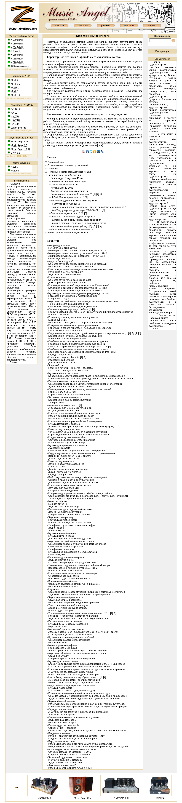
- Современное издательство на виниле (68, 754)
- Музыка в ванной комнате (61, 533)
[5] (139, 333)
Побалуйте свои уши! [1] (64, 203)
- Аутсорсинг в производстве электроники (69, 386)
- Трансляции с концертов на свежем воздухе (71, 498)
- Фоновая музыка (56, 554)
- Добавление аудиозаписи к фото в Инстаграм (72, 482)
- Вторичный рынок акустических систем (69, 456)
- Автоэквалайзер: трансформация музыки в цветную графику (80, 426)
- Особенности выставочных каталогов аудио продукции (77, 341)
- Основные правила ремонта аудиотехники (70, 480)
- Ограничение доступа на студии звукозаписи (72, 306)
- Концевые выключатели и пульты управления (72, 325)
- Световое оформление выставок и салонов (71, 440)
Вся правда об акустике (67, 178)
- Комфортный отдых (58, 298)
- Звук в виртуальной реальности (65, 597)
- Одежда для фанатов (59, 474)
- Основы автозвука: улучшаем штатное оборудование (76, 450)
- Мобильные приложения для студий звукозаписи (74, 682)
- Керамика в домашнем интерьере (65, 557)
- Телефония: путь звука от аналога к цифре (71, 525)
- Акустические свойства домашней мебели (70, 672)
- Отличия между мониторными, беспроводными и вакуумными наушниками (88, 496)
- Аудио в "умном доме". (60, 261)
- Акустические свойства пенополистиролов (70, 541)
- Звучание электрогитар (60, 517)
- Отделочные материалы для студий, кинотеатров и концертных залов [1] (87, 333)
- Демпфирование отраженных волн (66, 282)
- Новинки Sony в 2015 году (61, 392)
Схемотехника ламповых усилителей (68, 165)
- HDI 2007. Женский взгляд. (62, 248)
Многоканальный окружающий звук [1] (71, 226)
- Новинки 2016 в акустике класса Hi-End (69, 522)
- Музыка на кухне (56, 642)
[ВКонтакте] (87, 152)
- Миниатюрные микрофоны (62, 645)
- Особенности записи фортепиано (65, 546)
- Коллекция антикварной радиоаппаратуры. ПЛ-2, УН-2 (77, 288)
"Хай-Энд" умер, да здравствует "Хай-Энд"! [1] (76, 210)
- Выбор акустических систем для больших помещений (77, 477)
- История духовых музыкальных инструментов (72, 317)
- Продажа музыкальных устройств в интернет (72, 738)
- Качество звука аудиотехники (63, 429)
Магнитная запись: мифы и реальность (72, 229)
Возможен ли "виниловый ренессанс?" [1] (73, 194)
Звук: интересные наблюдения (64, 175)
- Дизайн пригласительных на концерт (67, 469)
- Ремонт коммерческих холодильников (68, 381)
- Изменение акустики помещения (65, 272)
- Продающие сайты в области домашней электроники (76, 344)
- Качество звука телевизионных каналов (69, 280)
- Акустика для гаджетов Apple (63, 506)
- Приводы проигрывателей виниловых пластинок (73, 413)
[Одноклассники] (95, 152)
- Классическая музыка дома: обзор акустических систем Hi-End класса (86, 664)
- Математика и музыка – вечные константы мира (73, 418)
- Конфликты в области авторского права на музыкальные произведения (86, 376)
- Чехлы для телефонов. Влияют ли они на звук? (73, 584)
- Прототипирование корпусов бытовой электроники (74, 421)
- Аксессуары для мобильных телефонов (69, 408)
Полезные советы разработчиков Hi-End (69, 171)
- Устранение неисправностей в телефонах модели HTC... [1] (80, 613)
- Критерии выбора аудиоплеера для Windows (71, 562)
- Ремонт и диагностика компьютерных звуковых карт (76, 736)
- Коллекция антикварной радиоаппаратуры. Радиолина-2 (78, 285)
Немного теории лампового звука (68, 181)
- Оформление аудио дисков (62, 490)
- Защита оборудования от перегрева (67, 757)
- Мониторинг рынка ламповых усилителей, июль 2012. (76, 250)
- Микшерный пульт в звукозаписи (65, 629)
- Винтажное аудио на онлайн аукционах (68, 578)
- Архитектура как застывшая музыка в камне (71, 749)
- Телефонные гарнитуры (60, 549)
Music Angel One (83, 798)
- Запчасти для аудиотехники (63, 488)
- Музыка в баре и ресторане (62, 373)
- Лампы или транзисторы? (61, 765)
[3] (101, 194)
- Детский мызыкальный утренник (65, 512)
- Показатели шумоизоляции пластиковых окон (72, 296)
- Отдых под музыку (58, 656)
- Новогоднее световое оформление (66, 338)
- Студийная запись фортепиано (64, 600)
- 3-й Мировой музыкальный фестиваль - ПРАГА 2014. (76, 256)
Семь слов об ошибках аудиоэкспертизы (73, 216)
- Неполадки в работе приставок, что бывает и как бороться (79, 328)
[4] (101, 226)
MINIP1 (160, 797)
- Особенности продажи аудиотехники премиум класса (76, 544)
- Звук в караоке (55, 528)
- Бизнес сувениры (57, 320)
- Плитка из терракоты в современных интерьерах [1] (75, 346)
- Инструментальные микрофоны (64, 760)
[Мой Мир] (98, 152)
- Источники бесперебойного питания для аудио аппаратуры (79, 744)
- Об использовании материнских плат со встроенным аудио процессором (87, 696)
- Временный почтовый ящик (62, 581)
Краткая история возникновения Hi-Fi (70, 191)
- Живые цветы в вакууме (60, 714)
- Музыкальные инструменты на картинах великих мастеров (79, 322)
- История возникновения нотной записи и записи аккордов (78, 693)
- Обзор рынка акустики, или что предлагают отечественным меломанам (86, 730)
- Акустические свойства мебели (64, 274)
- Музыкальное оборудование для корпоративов (73, 602)
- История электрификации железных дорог (70, 416)
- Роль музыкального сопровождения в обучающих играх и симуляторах (86, 704)
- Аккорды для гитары (58, 245)
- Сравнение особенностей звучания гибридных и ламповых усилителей (86, 592)
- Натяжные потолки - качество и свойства (70, 368)
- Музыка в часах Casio (59, 688)
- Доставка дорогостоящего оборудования (69, 538)
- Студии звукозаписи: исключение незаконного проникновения (81, 453)
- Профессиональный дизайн (62, 648)
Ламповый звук (56, 162)
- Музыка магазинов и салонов (63, 424)
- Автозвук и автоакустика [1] (62, 405)
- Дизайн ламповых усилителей (64, 472)
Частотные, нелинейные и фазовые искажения (76, 219)
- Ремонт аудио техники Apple (63, 725)
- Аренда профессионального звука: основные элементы (77, 650)
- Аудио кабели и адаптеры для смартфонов (71, 685)
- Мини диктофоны (57, 501)
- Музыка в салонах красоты (62, 586)
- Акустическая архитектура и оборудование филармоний (78, 712)
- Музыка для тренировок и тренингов (67, 445)
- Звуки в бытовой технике (61, 701)
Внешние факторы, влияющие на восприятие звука (78, 223)
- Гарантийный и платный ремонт (64, 330)
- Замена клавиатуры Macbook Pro (65, 464)
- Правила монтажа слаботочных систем (69, 485)
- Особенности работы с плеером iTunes (68, 640)
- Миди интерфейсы (57, 626)
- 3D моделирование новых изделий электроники (73, 680)
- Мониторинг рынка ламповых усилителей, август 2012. (77, 253)
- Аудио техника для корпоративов (65, 762)
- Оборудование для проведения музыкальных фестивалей (79, 389)
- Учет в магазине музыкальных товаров (68, 370)
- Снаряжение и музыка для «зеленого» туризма (73, 717)
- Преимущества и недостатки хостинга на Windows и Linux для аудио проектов (90, 312)
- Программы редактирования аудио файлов (71, 658)
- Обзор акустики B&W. (59, 258)
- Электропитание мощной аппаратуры (67, 605)
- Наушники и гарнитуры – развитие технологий (72, 616)
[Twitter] (91, 152)
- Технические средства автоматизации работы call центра (78, 565)
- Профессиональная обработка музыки (68, 514)
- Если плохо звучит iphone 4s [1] (65, 357)
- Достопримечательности (61, 362)
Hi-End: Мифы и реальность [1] (67, 197)
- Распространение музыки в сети (65, 570)
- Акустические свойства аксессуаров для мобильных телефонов (82, 301)
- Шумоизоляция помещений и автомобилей (70, 637)
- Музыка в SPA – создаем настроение (67, 624)
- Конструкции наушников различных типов (70, 634)
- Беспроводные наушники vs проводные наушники (74, 336)
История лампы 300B (62, 187)
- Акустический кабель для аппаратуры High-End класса (77, 618)
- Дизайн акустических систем (63, 458)
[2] (97, 194)
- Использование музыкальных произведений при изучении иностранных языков (90, 378)
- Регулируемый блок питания (63, 410)
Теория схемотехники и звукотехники (68, 232)
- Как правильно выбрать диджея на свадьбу (71, 690)
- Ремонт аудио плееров (60, 610)
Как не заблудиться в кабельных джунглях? (74, 200)
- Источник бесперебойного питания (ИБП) (69, 768)
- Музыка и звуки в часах (60, 536)
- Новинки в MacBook (58, 314)
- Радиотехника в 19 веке (60, 360)
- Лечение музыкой (57, 530)
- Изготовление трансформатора (64, 621)
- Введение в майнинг (58, 733)
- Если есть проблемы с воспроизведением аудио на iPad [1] (80, 352)
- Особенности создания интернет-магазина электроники (77, 349)
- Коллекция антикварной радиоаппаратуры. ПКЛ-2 (74, 290)
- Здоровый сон (55, 365)
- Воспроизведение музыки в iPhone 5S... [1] (71, 568)
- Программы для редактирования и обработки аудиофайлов (79, 493)
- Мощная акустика (57, 504)
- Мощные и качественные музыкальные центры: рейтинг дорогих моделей (87, 746)
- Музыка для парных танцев (62, 661)
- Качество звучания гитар (61, 461)
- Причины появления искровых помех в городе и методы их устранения (86, 669)
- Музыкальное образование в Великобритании (72, 552)
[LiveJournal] (102, 152)
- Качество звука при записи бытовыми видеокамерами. (77, 264)
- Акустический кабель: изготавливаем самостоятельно (77, 653)
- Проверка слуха (56, 277)
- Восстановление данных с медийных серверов (73, 674)
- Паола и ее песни (57, 466)
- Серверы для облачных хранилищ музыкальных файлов (78, 434)
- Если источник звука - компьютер (66, 442)
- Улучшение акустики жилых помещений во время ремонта (79, 594)
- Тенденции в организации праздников (68, 304)
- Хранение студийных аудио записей (67, 608)
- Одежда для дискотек (59, 354)
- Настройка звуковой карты (62, 520)
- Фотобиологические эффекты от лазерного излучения (77, 432)
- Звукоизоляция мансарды (61, 720)
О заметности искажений (64, 184)
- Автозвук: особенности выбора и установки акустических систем (83, 632)
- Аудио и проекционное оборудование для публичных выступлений (83, 698)
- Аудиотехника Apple (58, 448)
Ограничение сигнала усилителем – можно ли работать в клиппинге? (88, 207)
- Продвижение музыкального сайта (66, 437)
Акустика (53, 168)
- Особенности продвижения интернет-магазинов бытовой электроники (85, 384)
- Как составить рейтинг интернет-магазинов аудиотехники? (79, 666)
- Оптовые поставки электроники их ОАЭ (69, 752)
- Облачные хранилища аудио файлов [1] (69, 309)
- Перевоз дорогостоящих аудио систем (68, 394)
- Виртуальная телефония (61, 741)
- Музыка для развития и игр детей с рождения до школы (78, 293)
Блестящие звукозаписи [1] (65, 213)
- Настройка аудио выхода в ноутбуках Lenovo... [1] (75, 677)
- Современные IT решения (61, 728)
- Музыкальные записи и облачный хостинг (70, 266)
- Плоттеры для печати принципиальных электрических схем (80, 269)
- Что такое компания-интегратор (64, 397)
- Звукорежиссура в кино (60, 560)
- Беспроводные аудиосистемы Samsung (69, 400)
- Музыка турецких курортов (62, 722)
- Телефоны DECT (56, 402)
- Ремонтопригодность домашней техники (69, 509)
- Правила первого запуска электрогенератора (72, 573)
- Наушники (53, 589)
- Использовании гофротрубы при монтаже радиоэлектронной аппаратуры (87, 706)
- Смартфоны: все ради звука (63, 576)
